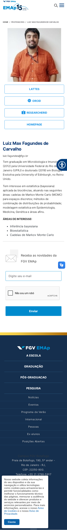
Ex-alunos (33, 433)
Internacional (33, 419)
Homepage (34, 124)
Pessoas (33, 426)
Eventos (33, 404)
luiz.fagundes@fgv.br (15, 155)
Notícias (33, 397)
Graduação (33, 366)
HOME (5, 22)
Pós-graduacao (33, 377)
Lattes (34, 89)
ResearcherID (37, 112)
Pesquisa (33, 388)
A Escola (33, 355)
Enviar (33, 311)
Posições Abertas (33, 441)
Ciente (12, 522)
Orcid (36, 101)
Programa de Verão (33, 411)
